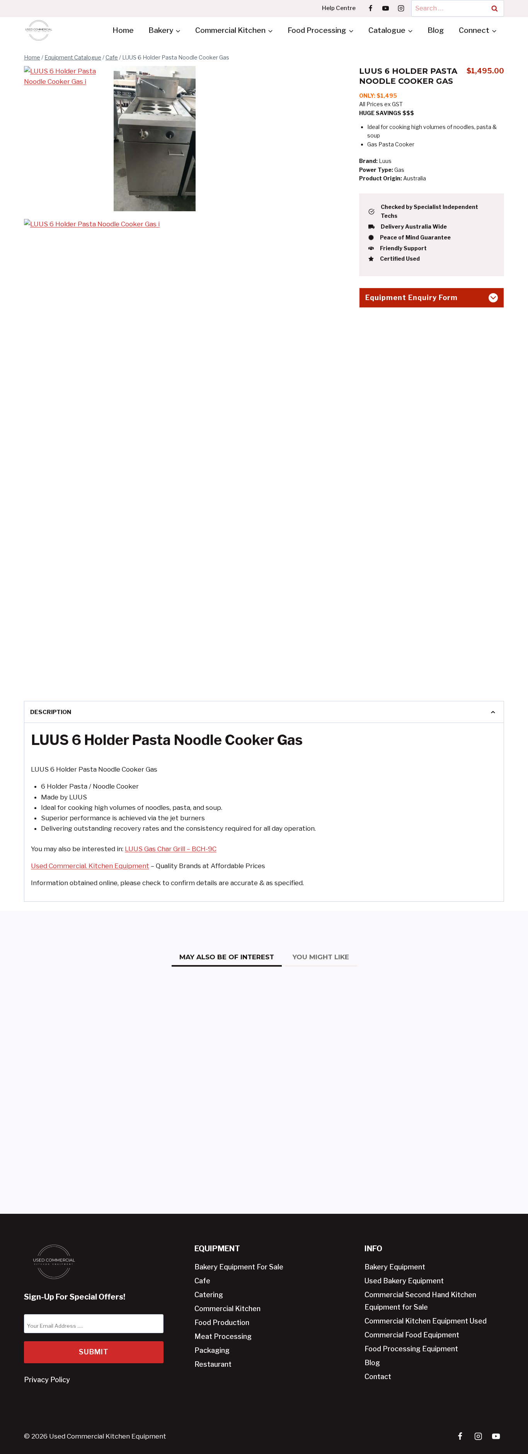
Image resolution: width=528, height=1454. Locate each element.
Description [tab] (50, 712)
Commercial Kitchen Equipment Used (425, 1321)
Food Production (221, 1322)
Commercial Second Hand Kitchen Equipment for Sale (420, 1301)
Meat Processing (223, 1336)
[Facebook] (370, 8)
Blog (436, 30)
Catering (208, 1295)
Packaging (212, 1350)
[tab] (227, 958)
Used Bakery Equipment (404, 1281)
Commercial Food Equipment (411, 1335)
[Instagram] (400, 8)
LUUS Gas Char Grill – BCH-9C (170, 849)
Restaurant (213, 1364)
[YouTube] (385, 8)
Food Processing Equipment (411, 1349)
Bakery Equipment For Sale (238, 1267)
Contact (377, 1377)
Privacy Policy (47, 1380)
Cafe (202, 1281)
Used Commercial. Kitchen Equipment (90, 866)
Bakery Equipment (394, 1267)
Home (123, 30)
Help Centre (339, 8)
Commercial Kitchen (227, 1309)
